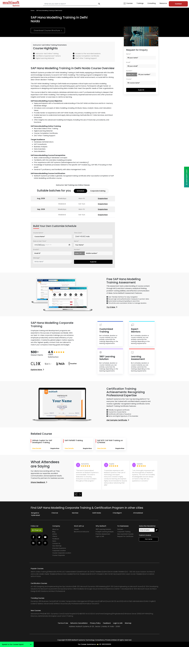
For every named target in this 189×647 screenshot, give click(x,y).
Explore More (36, 369)
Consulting (151, 3)
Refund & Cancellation (79, 623)
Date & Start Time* (39, 241)
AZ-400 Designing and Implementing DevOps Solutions (52, 586)
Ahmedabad (138, 513)
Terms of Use (63, 623)
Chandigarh (117, 513)
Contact (178, 4)
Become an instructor (81, 532)
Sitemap (128, 623)
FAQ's (54, 541)
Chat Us (37, 530)
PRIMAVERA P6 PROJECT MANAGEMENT (62, 572)
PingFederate (118, 614)
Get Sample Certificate (117, 420)
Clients (54, 536)
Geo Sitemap (56, 546)
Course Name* (38, 233)
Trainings (140, 3)
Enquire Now (103, 198)
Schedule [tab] (80, 191)
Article (54, 534)
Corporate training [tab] (97, 191)
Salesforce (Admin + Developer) (118, 589)
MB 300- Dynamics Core (53, 614)
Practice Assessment (103, 534)
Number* (77, 250)
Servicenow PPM (37, 614)
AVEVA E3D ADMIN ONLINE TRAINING (43, 574)
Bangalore (35, 513)
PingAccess (93, 601)
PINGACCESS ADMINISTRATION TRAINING (71, 574)
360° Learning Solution (103, 529)
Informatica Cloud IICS (90, 603)
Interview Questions (59, 548)
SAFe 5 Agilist (149, 601)
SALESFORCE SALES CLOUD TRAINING (130, 574)
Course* (129, 79)
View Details (36, 448)
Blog (53, 532)
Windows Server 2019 (132, 614)
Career (76, 529)
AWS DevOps (59, 589)
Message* (36, 258)
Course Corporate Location (61, 553)
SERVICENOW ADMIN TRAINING (114, 572)
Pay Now (148, 539)
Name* (76, 241)
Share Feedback (38, 482)
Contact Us (56, 543)
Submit (93, 262)
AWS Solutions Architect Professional (51, 591)
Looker (33, 603)
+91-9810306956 (105, 644)
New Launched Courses (125, 534)
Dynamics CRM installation (75, 589)
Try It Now (111, 307)
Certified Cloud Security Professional (67, 603)
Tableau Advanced (44, 603)
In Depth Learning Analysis (104, 532)
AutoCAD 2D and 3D (114, 601)
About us (55, 529)
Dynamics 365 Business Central (42, 601)
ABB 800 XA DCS (85, 614)
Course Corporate (58, 555)
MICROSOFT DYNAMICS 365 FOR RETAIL (101, 574)
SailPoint (102, 601)
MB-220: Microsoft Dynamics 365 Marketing (90, 586)
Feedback (55, 539)
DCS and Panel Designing (102, 614)
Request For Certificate (125, 536)
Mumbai (75, 513)
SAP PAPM (145, 614)
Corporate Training (123, 532)
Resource (163, 3)
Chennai (54, 513)
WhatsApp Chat (187, 176)
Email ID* (36, 250)
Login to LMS (100, 536)
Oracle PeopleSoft (71, 614)
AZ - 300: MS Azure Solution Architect (140, 572)
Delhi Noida (96, 513)
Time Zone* (78, 233)
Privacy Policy (95, 623)
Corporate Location (59, 551)
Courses (129, 3)
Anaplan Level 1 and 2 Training (61, 616)
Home (32, 10)
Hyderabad (35, 515)
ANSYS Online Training (39, 572)
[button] (76, 494)
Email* (128, 62)
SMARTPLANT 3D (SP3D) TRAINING (90, 572)
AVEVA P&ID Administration (133, 601)
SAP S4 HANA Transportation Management (72, 601)
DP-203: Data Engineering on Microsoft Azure (125, 586)
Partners (120, 529)
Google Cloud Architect (95, 589)
